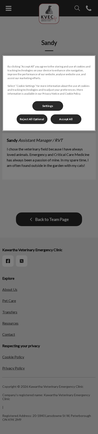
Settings (47, 105)
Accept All (66, 119)
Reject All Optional (32, 119)
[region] (49, 93)
